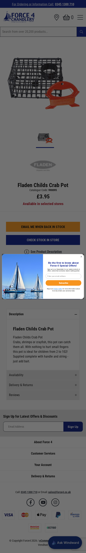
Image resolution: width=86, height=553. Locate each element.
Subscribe (63, 282)
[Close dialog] (81, 256)
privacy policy (57, 288)
